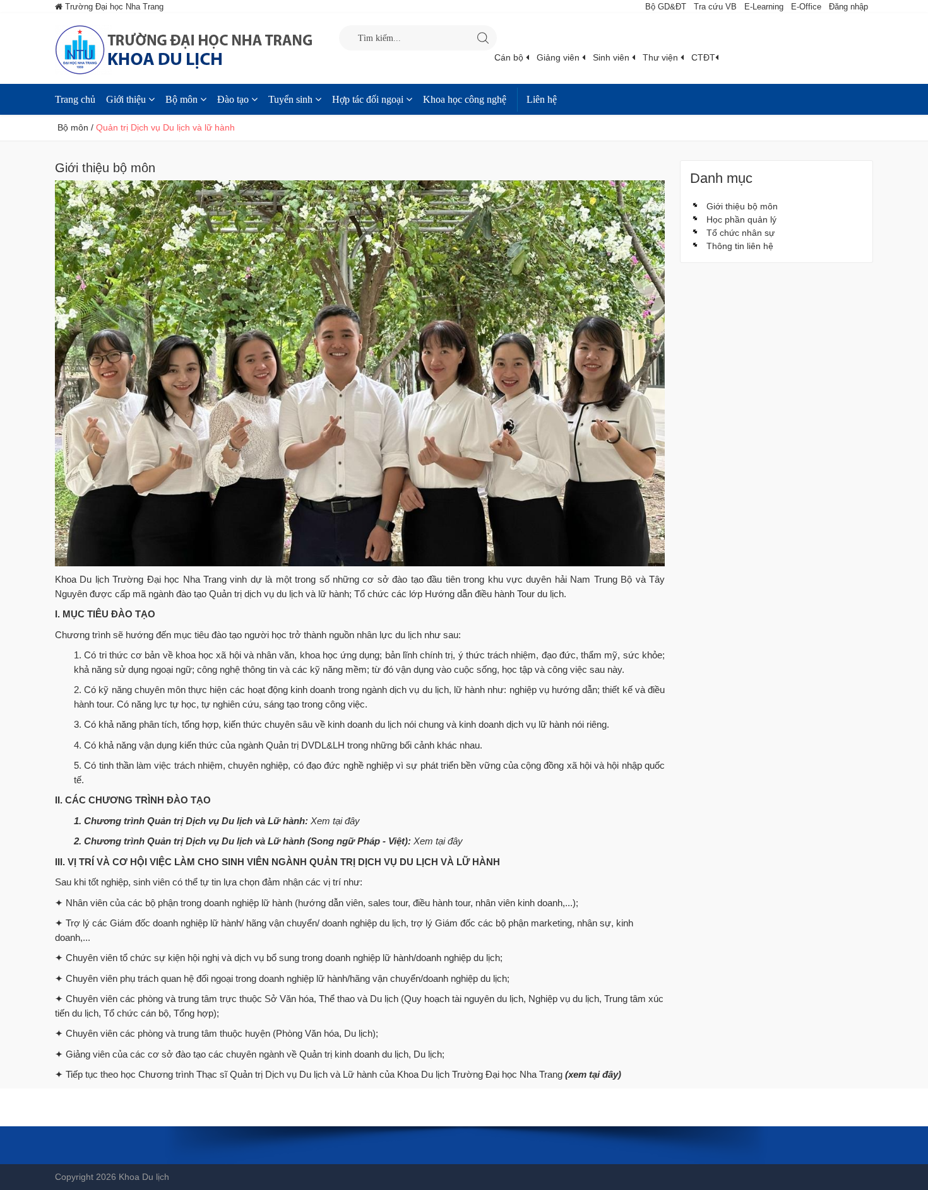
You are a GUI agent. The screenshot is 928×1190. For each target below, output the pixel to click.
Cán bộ (510, 57)
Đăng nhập (848, 6)
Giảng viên (559, 57)
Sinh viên (612, 57)
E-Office (806, 6)
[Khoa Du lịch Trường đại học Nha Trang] (197, 48)
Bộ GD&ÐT (665, 6)
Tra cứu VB (715, 6)
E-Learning (763, 6)
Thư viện (662, 57)
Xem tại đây (335, 820)
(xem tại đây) (593, 1074)
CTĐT (703, 57)
